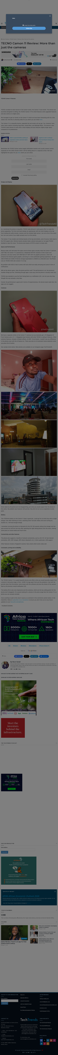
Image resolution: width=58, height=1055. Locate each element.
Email (13, 18)
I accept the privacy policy (29, 25)
